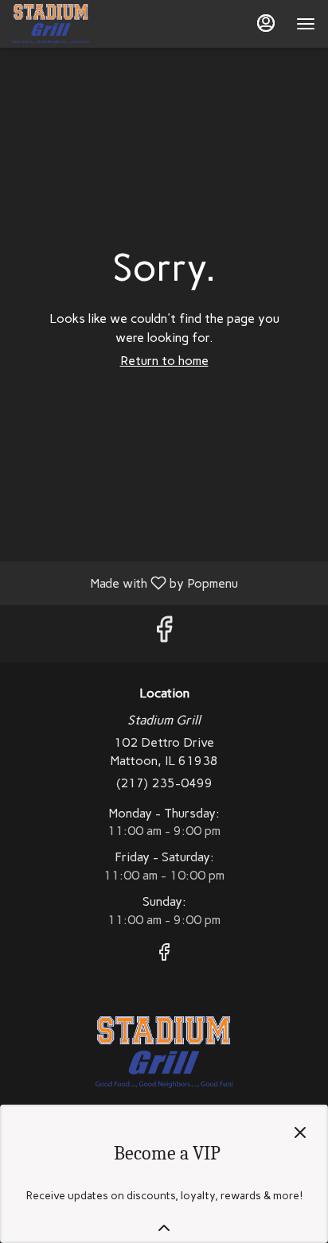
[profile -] (265, 23)
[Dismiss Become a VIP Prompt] (300, 1132)
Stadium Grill (164, 1052)
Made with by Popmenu (125, 582)
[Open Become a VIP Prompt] (164, 1227)
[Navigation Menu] (305, 23)
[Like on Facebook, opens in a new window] (164, 633)
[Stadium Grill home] (84, 24)
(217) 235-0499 (164, 782)
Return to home (164, 360)
